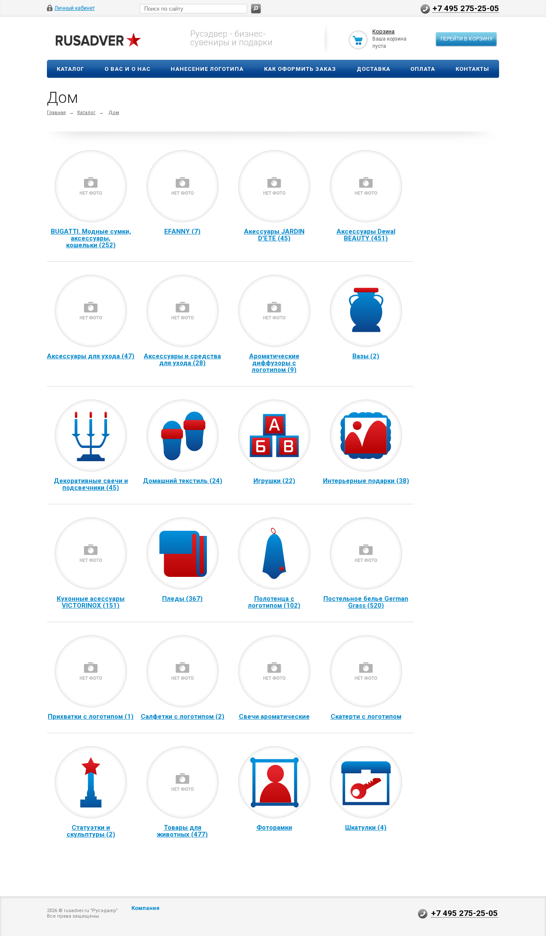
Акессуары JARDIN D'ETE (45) (274, 235)
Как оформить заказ (300, 69)
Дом (113, 112)
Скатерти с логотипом (366, 716)
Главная (56, 112)
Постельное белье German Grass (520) (365, 602)
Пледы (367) (182, 599)
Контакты (472, 69)
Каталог (70, 69)
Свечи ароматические (274, 716)
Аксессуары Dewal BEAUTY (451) (366, 235)
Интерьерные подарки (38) (366, 481)
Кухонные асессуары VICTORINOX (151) (91, 602)
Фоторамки (274, 827)
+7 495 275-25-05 (466, 8)
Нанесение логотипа (207, 69)
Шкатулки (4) (365, 827)
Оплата (422, 69)
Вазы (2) (365, 356)
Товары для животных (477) (182, 831)
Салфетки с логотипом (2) (182, 716)
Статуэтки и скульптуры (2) (91, 831)
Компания (145, 908)
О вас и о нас (128, 69)
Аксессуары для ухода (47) (90, 356)
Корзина (383, 31)
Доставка (373, 69)
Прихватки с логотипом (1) (91, 716)
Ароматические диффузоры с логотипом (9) (274, 363)
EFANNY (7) (182, 231)
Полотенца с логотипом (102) (274, 602)
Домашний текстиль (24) (182, 481)
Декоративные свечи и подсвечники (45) (91, 484)
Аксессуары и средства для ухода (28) (182, 359)
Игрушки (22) (274, 481)
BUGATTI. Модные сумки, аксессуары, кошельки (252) (91, 238)
